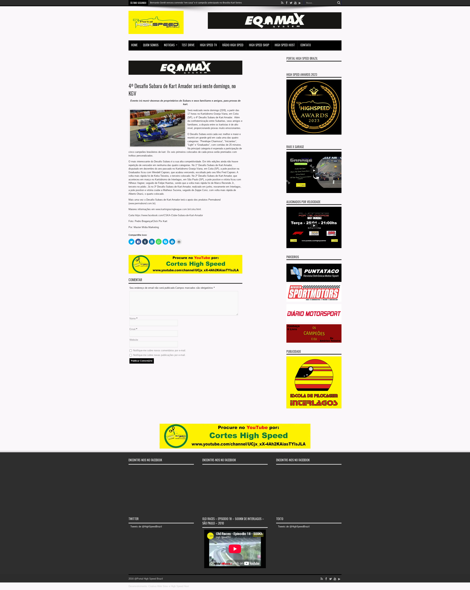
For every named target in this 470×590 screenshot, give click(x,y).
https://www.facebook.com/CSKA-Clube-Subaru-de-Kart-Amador (169, 215)
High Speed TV (208, 45)
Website (133, 339)
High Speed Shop (259, 45)
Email (132, 329)
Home (134, 45)
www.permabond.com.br (142, 203)
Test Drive (188, 45)
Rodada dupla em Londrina (164, 2)
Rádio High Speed (232, 45)
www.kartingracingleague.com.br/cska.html (178, 209)
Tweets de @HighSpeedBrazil (146, 526)
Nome (132, 318)
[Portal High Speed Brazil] (156, 31)
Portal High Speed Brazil (302, 58)
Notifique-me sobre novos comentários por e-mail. (159, 350)
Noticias (169, 45)
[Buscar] (338, 3)
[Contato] (274, 28)
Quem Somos (150, 45)
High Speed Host (285, 45)
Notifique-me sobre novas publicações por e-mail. (159, 355)
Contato (305, 45)
